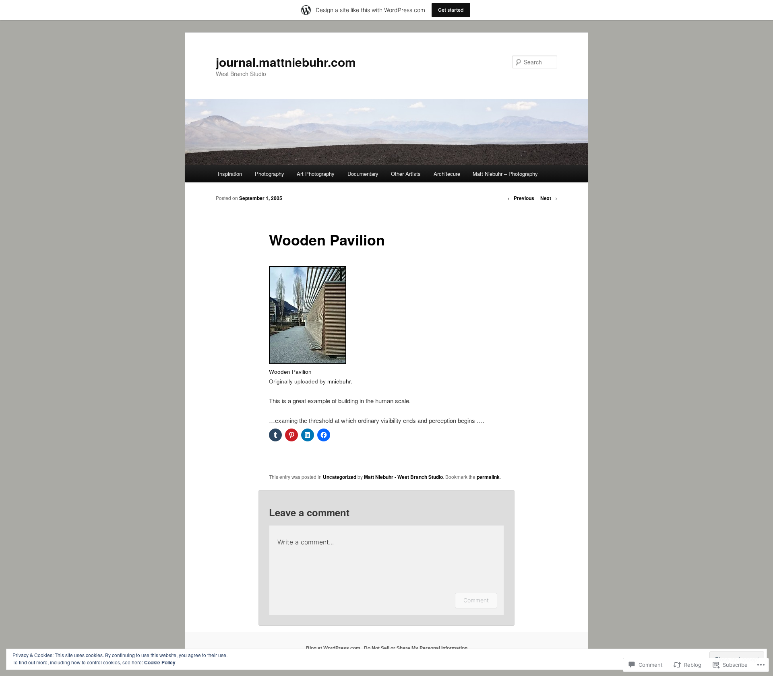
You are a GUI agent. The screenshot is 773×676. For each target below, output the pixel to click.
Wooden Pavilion (290, 371)
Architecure (447, 173)
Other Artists (406, 173)
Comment (476, 600)
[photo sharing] (307, 361)
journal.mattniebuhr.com (286, 61)
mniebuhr (339, 381)
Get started (451, 10)
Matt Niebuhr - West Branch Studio (403, 476)
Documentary (362, 173)
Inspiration (230, 173)
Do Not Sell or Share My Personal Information (415, 647)
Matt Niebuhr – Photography (505, 173)
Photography (269, 173)
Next (548, 198)
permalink (488, 476)
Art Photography (316, 173)
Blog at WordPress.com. (334, 647)
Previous (521, 198)
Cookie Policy (160, 662)
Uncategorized (339, 476)
